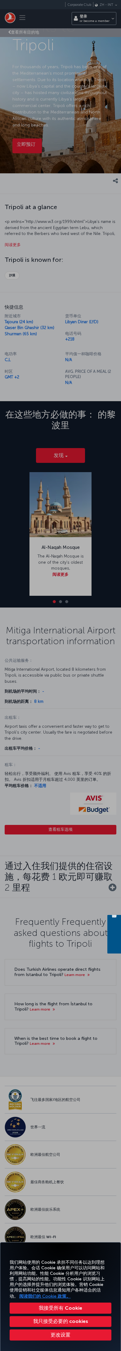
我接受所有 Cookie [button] (60, 1308)
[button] (60, 1335)
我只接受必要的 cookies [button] (60, 1321)
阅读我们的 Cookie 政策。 (45, 1296)
